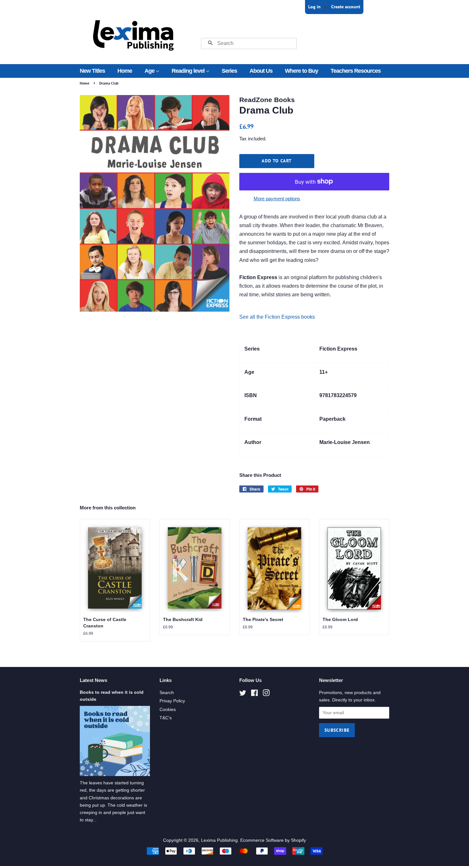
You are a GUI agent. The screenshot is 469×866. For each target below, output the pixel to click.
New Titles (92, 71)
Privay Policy (172, 701)
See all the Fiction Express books (277, 317)
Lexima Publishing (219, 840)
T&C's (166, 717)
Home (124, 71)
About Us (260, 71)
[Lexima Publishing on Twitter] (242, 694)
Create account (345, 7)
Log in (314, 7)
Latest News (93, 680)
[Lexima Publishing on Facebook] (254, 694)
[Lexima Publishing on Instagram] (266, 694)
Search (167, 692)
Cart (385, 7)
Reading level (189, 71)
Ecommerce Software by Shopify (273, 840)
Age (150, 71)
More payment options (277, 198)
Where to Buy (301, 71)
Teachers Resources (356, 71)
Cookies (168, 709)
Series (229, 71)
